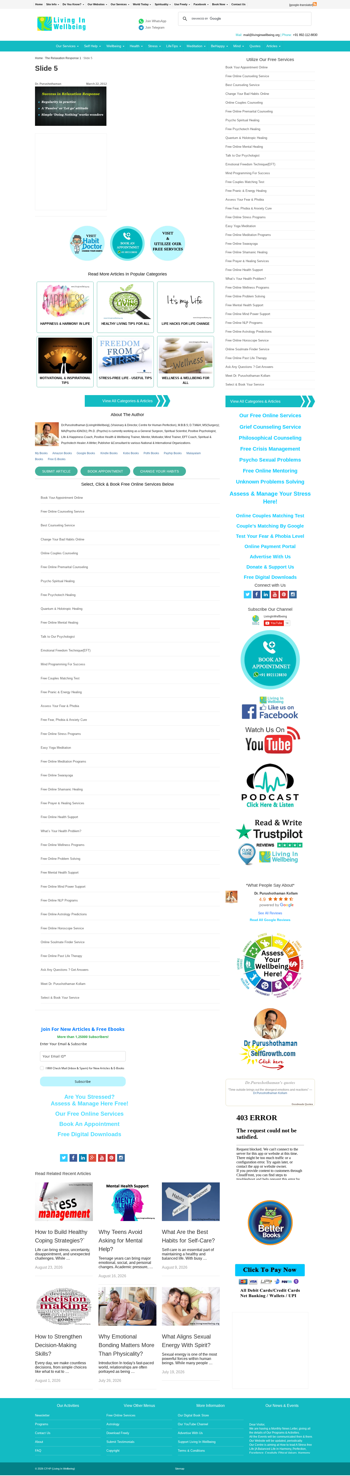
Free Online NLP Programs (59, 900)
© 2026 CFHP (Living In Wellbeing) (55, 1468)
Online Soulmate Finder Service (63, 942)
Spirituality (161, 4)
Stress (153, 46)
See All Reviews (270, 913)
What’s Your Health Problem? (61, 831)
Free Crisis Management (270, 449)
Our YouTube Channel (193, 1424)
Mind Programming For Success (63, 664)
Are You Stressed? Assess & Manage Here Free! (89, 1100)
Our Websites (96, 4)
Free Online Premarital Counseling (64, 567)
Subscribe (83, 1081)
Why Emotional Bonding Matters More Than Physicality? (126, 1345)
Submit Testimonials (120, 1442)
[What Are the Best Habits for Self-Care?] (191, 1220)
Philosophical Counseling (270, 438)
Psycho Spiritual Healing (58, 581)
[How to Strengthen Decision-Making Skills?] (64, 1324)
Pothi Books (151, 453)
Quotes (255, 46)
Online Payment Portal (270, 546)
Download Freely (117, 1433)
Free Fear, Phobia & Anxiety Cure (64, 720)
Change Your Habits (159, 471)
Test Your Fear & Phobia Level (270, 536)
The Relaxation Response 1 (63, 58)
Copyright (113, 1450)
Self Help (91, 46)
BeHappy (218, 46)
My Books (41, 453)
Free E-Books (56, 459)
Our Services (119, 4)
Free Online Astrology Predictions (64, 914)
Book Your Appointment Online (62, 497)
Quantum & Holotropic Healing (61, 609)
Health (135, 46)
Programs (41, 1424)
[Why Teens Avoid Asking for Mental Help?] (127, 1220)
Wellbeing (113, 46)
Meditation (194, 46)
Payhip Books (173, 453)
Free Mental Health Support (60, 872)
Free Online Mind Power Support (63, 886)
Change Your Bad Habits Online (62, 539)
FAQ (38, 1450)
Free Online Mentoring (270, 471)
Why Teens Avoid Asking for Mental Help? (120, 1240)
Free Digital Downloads (89, 1134)
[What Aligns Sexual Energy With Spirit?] (191, 1324)
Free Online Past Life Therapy (61, 956)
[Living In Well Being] (62, 28)
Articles (271, 46)
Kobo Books (131, 453)
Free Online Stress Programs (61, 734)
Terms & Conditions (191, 1450)
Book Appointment (105, 471)
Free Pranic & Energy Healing (61, 692)
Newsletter (42, 1415)
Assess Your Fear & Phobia (60, 706)
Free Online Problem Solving (60, 858)
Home (39, 4)
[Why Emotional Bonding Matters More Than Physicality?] (127, 1324)
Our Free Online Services (89, 1113)
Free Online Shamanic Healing (62, 789)
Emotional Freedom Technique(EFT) (65, 650)
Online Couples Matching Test (270, 515)
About (39, 1442)
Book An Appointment (89, 1124)
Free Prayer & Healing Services (62, 803)
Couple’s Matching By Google (270, 526)
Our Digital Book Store (193, 1415)
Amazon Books (62, 453)
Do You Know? (72, 4)
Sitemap (179, 1468)
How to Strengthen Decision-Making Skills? (58, 1345)
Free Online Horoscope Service (62, 928)
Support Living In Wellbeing (196, 1442)
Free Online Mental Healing (59, 622)
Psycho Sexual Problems (270, 460)
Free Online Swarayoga (57, 775)
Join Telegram (155, 27)
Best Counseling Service (58, 525)
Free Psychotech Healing (58, 595)
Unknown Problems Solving (270, 482)
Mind (237, 46)
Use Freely (180, 4)
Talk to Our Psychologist (58, 636)
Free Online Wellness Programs (63, 845)
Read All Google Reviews (270, 920)
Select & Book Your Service (60, 997)
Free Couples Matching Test (60, 678)
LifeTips (172, 46)
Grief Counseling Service (270, 427)
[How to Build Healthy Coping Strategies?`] (64, 1220)
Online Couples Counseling (59, 553)
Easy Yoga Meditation (56, 747)
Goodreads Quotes (302, 1104)
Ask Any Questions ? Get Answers (65, 970)
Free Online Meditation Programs (63, 761)
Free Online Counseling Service (62, 511)
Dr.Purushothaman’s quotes (270, 1082)
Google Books (86, 453)
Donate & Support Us (270, 567)
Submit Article (56, 471)
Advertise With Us (270, 556)
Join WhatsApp (155, 21)
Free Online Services (120, 1415)
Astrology (113, 1424)
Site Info (51, 4)
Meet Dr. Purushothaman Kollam (63, 984)
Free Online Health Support (59, 817)
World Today (141, 4)
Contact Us (238, 4)
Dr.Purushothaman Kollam (270, 1093)
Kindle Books (109, 453)
